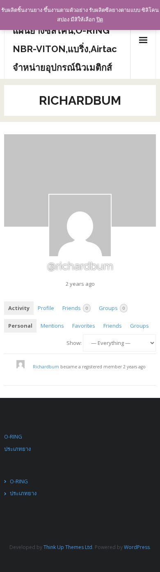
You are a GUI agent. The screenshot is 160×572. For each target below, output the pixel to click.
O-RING (13, 436)
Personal (20, 325)
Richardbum (46, 367)
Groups (112, 308)
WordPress (137, 547)
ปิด (99, 19)
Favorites (83, 325)
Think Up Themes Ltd (67, 547)
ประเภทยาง (17, 449)
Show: (74, 343)
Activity (19, 308)
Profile (46, 308)
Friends (75, 308)
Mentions (52, 325)
